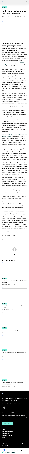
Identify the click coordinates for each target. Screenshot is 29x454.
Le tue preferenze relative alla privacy (15, 450)
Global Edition (10, 403)
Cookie (20, 403)
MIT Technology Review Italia (8, 16)
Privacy (16, 403)
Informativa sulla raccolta (8, 452)
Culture (4, 7)
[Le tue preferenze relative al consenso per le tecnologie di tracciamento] (2, 452)
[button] (26, 1)
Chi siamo (4, 403)
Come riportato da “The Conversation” (11, 134)
